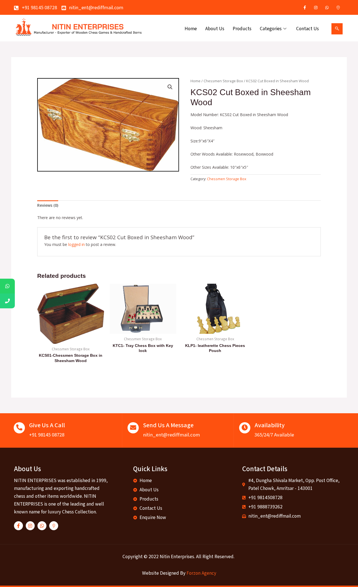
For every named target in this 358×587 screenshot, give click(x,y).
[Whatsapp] (327, 7)
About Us (214, 28)
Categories (271, 28)
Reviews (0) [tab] (47, 205)
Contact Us (307, 28)
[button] (170, 87)
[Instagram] (316, 7)
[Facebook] (304, 7)
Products (242, 28)
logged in (76, 244)
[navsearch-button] (337, 28)
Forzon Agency (201, 573)
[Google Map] (338, 7)
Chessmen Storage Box (223, 80)
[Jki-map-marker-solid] (53, 525)
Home (191, 28)
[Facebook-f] (18, 525)
